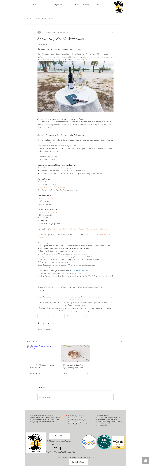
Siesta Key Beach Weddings (76, 420)
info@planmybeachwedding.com (59, 441)
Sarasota (88, 316)
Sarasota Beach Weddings (76, 418)
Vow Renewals (102, 426)
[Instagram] (56, 449)
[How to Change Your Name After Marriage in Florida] (75, 353)
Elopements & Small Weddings (107, 419)
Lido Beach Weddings (74, 422)
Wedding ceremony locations (44, 18)
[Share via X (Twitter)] (43, 323)
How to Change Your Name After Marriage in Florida (73, 366)
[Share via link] (54, 323)
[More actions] (112, 32)
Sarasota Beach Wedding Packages (42, 415)
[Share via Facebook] (38, 323)
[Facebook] (61, 449)
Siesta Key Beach (58, 316)
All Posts (29, 18)
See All (122, 341)
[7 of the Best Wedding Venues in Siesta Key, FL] (42, 353)
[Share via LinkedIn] (49, 323)
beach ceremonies (44, 316)
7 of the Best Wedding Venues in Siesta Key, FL (42, 366)
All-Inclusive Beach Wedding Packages (110, 417)
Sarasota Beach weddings (74, 316)
